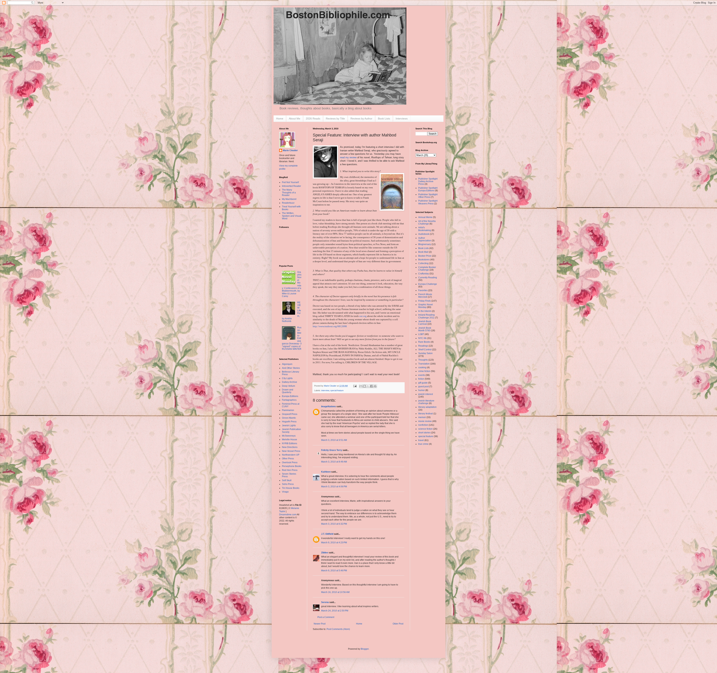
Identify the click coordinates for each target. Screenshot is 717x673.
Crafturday (423, 273)
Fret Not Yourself (290, 182)
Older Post (398, 623)
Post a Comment (325, 617)
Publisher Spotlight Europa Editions (427, 189)
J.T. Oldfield (327, 534)
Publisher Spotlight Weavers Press (427, 202)
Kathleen (326, 472)
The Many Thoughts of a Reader (289, 192)
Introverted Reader (291, 186)
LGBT (421, 334)
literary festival (425, 413)
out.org (363, 316)
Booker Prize (424, 256)
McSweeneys (289, 435)
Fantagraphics (289, 400)
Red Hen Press (289, 470)
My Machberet (289, 199)
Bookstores (424, 259)
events (421, 375)
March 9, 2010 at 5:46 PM (334, 570)
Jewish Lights (289, 425)
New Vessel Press (291, 451)
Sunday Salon (425, 353)
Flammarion (288, 410)
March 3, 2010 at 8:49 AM (334, 461)
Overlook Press (289, 462)
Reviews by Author (361, 118)
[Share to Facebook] (371, 386)
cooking (422, 367)
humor (421, 390)
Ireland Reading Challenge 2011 (426, 316)
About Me (294, 118)
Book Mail (423, 252)
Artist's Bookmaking (424, 228)
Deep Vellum (288, 386)
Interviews (402, 118)
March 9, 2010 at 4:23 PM (334, 542)
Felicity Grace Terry (331, 450)
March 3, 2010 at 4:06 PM (334, 486)
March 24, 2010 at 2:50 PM (334, 610)
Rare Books (424, 342)
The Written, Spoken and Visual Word (291, 216)
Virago (285, 491)
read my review (348, 157)
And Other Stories (291, 368)
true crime (423, 444)
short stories (424, 432)
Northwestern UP (290, 455)
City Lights (287, 378)
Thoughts (423, 360)
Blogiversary (424, 244)
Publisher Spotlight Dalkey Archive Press (427, 181)
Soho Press (288, 484)
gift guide (423, 382)
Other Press (288, 458)
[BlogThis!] (364, 386)
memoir (422, 417)
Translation (424, 363)
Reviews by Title (335, 118)
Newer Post (319, 623)
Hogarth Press (289, 421)
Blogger (365, 649)
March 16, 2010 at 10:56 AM (335, 592)
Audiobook (423, 234)
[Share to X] (368, 386)
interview (325, 390)
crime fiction (424, 371)
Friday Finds (424, 301)
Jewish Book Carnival (424, 322)
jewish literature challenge (426, 402)
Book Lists (384, 118)
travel (421, 440)
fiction (421, 379)
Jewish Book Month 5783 (424, 329)
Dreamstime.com (287, 514)
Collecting (423, 263)
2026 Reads (313, 118)
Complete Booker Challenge (427, 268)
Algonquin (287, 364)
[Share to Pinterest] (375, 386)
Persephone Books (291, 466)
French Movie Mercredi (425, 295)
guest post (423, 386)
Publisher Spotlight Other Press (427, 195)
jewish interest (425, 394)
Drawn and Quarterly (287, 391)
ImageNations (328, 406)
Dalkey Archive (289, 382)
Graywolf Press (289, 414)
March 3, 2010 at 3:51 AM (334, 440)
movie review (425, 421)
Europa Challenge (427, 284)
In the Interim (424, 311)
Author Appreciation (424, 239)
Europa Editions (290, 396)
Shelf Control (425, 349)
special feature (337, 390)
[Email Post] (354, 386)
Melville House (289, 439)
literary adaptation (427, 407)
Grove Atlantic (289, 418)
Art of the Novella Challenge (427, 222)
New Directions (289, 447)
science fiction (425, 429)
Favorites (423, 290)
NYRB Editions (289, 443)
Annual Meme (425, 217)
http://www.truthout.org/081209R (330, 326)
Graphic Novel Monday (425, 306)
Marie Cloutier (290, 150)
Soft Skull (286, 480)
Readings (423, 346)
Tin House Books (290, 488)
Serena (325, 602)
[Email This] (361, 386)
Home (279, 118)
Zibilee (324, 552)
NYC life (422, 338)
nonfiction (423, 425)
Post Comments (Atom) (338, 629)
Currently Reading (427, 277)
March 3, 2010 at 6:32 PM (334, 524)
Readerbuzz (288, 203)
